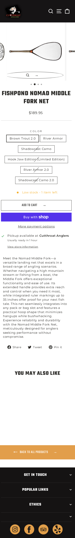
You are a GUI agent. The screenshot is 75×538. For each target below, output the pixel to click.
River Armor (53, 138)
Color (36, 131)
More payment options (36, 226)
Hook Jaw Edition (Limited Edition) (36, 159)
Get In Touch (35, 475)
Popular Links (35, 490)
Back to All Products (34, 452)
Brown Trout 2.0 (23, 138)
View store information (22, 246)
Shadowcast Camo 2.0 (36, 180)
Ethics (35, 505)
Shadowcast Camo (36, 149)
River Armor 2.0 (36, 170)
